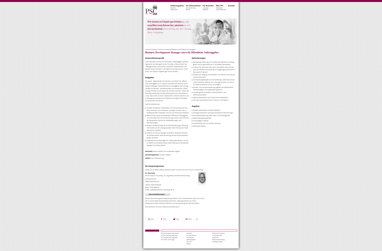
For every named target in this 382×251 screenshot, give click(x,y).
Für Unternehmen (193, 6)
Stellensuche (173, 9)
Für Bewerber (208, 6)
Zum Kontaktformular (157, 194)
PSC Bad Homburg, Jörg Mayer (169, 235)
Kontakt (231, 6)
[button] (150, 219)
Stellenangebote (177, 6)
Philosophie (219, 8)
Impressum (215, 237)
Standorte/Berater (221, 9)
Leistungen (206, 8)
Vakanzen (205, 9)
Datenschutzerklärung (170, 207)
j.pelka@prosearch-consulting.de (161, 190)
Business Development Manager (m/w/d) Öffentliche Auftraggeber (177, 49)
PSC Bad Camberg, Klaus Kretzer (170, 233)
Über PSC (219, 6)
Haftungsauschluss (217, 242)
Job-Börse (173, 8)
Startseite (148, 49)
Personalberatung (191, 8)
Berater (188, 9)
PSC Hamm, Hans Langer (168, 239)
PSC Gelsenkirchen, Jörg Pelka (169, 237)
